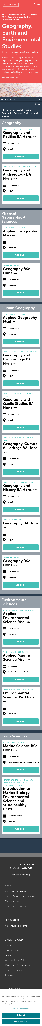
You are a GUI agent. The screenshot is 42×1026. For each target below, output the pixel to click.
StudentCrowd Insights (16, 926)
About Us (9, 945)
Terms (8, 955)
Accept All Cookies (21, 1022)
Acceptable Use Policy (15, 960)
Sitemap (9, 975)
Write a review (12, 901)
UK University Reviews (15, 891)
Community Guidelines (16, 906)
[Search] (35, 4)
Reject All (21, 1015)
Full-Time (20, 156)
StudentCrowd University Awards (20, 896)
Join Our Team (12, 950)
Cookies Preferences (15, 970)
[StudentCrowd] (10, 4)
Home (4, 15)
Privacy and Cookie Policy (17, 965)
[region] (21, 1007)
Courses (10, 17)
